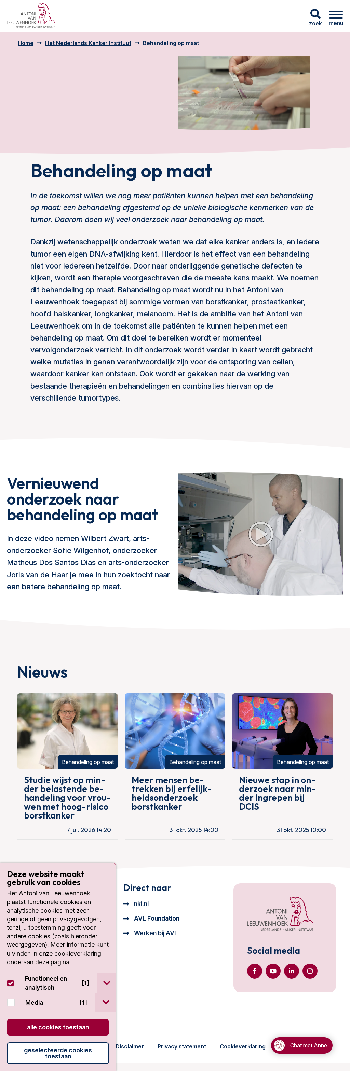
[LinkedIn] (291, 971)
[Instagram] (310, 971)
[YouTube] (273, 971)
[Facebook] (254, 971)
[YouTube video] (260, 534)
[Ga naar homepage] (31, 15)
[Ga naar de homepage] (280, 914)
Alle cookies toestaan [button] (58, 1027)
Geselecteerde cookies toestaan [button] (58, 1053)
